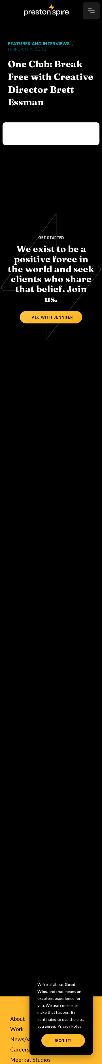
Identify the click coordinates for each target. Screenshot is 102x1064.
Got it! (63, 1040)
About (17, 1018)
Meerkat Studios (30, 1059)
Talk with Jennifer (51, 317)
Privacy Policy (70, 1026)
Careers (19, 1049)
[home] (52, 10)
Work (17, 1029)
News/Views (25, 1039)
